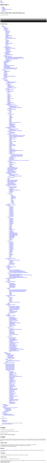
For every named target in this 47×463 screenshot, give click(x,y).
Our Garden (11, 397)
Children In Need (12, 384)
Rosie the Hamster (12, 338)
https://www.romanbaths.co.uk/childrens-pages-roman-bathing (19, 272)
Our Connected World (9, 359)
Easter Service (12, 374)
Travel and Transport (13, 317)
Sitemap (3, 419)
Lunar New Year (12, 189)
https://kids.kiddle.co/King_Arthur (14, 275)
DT (8, 92)
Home (3, 25)
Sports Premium (6, 405)
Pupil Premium (6, 62)
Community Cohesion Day (13, 388)
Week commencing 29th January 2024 (16, 156)
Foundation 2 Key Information (14, 105)
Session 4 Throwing (11, 170)
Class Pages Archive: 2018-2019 (10, 266)
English (11, 118)
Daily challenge (12, 125)
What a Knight (12, 393)
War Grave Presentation (13, 339)
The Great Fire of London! (13, 311)
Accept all (5, 434)
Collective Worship (8, 51)
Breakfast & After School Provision (7, 414)
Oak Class (7, 33)
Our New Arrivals (12, 394)
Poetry (10, 146)
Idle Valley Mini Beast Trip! (14, 318)
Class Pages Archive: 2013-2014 (10, 315)
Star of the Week (12, 385)
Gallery (5, 363)
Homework (7, 46)
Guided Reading (12, 236)
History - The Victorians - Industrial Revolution (16, 136)
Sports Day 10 (12, 213)
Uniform (5, 63)
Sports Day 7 (11, 211)
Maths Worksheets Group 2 (13, 233)
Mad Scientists (12, 283)
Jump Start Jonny (12, 159)
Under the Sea (12, 191)
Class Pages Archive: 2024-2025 (10, 104)
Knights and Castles (12, 286)
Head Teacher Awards (13, 386)
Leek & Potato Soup (12, 343)
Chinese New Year (12, 263)
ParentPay (5, 75)
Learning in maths (12, 152)
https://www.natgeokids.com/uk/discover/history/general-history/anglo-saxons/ (21, 274)
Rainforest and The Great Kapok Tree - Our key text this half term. (19, 160)
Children (3, 7)
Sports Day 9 (11, 248)
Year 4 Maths (11, 254)
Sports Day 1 (11, 206)
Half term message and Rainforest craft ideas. (16, 150)
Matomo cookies (5, 450)
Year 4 (10, 112)
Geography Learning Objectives (14, 342)
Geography (7, 40)
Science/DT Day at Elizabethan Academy (16, 329)
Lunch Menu (6, 73)
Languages (7, 41)
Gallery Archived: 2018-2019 (10, 366)
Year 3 (10, 111)
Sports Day (11, 395)
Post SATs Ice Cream (13, 372)
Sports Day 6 (11, 210)
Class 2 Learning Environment (14, 334)
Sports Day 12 (12, 215)
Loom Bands (11, 371)
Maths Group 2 (13, 197)
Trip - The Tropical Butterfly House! (15, 308)
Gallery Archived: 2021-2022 (10, 364)
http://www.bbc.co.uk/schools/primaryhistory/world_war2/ (18, 290)
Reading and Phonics (9, 35)
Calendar (5, 70)
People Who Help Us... (13, 321)
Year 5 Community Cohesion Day (14, 350)
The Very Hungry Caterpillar (14, 320)
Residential (9, 103)
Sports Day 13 (12, 216)
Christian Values (8, 353)
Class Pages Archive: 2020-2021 (7, 9)
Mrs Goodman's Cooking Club (14, 399)
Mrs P (10, 383)
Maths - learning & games (13, 134)
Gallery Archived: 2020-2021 (10, 365)
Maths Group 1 (13, 196)
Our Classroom (12, 326)
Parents (3, 69)
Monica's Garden (12, 403)
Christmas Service (8, 409)
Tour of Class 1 (12, 312)
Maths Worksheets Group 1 (13, 232)
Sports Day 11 (12, 214)
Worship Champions (11, 355)
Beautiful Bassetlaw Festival (14, 400)
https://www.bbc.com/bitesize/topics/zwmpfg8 (16, 270)
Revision (11, 165)
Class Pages (4, 8)
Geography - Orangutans (13, 137)
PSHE (12, 199)
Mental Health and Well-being (10, 362)
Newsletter (5, 74)
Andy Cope (11, 387)
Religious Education (9, 37)
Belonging (5, 352)
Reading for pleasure (13, 162)
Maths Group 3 (13, 198)
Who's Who (5, 29)
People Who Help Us (13, 284)
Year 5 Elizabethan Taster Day (14, 348)
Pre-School (3, 412)
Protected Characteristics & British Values (14, 360)
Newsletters (9, 84)
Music (7, 44)
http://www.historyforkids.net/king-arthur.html (16, 276)
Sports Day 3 (11, 219)
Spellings (9, 96)
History (7, 42)
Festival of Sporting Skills (13, 389)
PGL (10, 351)
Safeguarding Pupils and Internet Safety (10, 76)
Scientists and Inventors (13, 187)
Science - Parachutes (13, 345)
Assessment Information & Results (9, 65)
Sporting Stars (4, 404)
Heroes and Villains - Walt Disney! (15, 306)
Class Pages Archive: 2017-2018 (10, 278)
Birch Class (7, 32)
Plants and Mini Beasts (13, 319)
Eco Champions (10, 356)
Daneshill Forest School (13, 373)
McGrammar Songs (10, 89)
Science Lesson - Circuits (13, 346)
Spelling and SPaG (12, 149)
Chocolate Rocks (12, 340)
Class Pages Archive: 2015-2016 (10, 295)
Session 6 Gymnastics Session (12, 171)
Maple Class (7, 30)
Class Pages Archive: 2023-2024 (10, 127)
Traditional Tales (12, 323)
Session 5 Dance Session (11, 183)
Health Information (7, 71)
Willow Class (8, 31)
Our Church (7, 50)
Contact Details (6, 28)
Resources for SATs (10, 98)
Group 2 (11, 225)
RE (10, 256)
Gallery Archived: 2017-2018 (10, 367)
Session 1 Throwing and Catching (13, 167)
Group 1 (11, 224)
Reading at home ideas (13, 141)
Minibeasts (11, 341)
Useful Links (6, 411)
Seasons (11, 297)
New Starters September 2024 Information (16, 130)
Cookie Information (5, 420)
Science (7, 39)
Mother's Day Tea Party (13, 375)
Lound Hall (11, 379)
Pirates (10, 300)
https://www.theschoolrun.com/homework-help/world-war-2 (18, 289)
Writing (7, 36)
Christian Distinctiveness (7, 47)
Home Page (2, 2)
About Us (3, 26)
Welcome (5, 27)
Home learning (10, 86)
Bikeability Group (12, 377)
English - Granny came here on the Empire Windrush (17, 135)
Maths (9, 99)
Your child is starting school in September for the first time (14, 57)
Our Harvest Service (9, 410)
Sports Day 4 (11, 220)
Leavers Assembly (12, 391)
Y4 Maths (11, 250)
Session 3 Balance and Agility (12, 169)
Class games (11, 158)
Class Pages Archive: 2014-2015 (10, 304)
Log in (1, 1)
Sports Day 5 (11, 209)
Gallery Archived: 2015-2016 (10, 368)
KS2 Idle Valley (12, 390)
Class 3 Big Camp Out (13, 392)
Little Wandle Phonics (11, 82)
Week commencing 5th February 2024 (16, 154)
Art (6, 45)
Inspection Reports (6, 66)
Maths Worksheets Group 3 (13, 234)
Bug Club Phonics (12, 129)
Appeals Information (9, 60)
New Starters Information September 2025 (16, 107)
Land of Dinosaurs (12, 287)
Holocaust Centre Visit (13, 337)
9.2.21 (10, 257)
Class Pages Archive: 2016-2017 (10, 281)
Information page (12, 166)
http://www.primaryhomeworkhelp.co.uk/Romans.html (17, 271)
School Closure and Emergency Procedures (10, 68)
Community (4, 406)
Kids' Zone (5, 79)
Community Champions (11, 358)
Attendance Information (9, 54)
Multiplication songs (12, 151)
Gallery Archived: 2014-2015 (10, 369)
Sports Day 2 (11, 207)
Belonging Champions (11, 357)
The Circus (11, 188)
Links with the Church (7, 408)
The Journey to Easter (13, 347)
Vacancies (5, 55)
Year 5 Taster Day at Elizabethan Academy (16, 376)
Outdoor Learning (12, 344)
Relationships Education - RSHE (10, 38)
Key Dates (7, 59)
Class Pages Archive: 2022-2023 (10, 172)
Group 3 (11, 226)
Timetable (9, 85)
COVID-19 (5, 77)
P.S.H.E (7, 361)
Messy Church (8, 52)
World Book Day (12, 229)
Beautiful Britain (12, 264)
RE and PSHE (12, 237)
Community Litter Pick (13, 402)
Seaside (11, 301)
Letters (5, 72)
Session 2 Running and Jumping (12, 168)
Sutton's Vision (8, 49)
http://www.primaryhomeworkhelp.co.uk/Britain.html (17, 291)
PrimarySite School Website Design (7, 423)
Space (10, 298)
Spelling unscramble (12, 126)
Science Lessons (12, 330)
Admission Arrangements (7, 56)
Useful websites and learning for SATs (15, 122)
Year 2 (10, 110)
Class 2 (9, 178)
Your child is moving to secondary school (12, 58)
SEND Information (7, 61)
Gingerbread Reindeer (13, 380)
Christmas (11, 192)
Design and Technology (9, 43)
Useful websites (12, 164)
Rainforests (11, 190)
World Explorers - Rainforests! (14, 309)
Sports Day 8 (11, 212)
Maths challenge (12, 124)
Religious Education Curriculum (10, 48)
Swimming (5, 64)
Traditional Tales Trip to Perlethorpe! (15, 322)
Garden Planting (12, 401)
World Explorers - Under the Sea (14, 307)
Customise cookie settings (11, 434)
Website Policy (4, 421)
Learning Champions (11, 354)
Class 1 (9, 176)
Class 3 (3, 10)
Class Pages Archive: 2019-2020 (10, 258)
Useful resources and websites (12, 87)
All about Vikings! (12, 333)
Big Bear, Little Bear (13, 325)
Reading (11, 123)
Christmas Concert (12, 381)
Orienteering (11, 398)
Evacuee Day (11, 328)
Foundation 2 (10, 173)
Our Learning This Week (13, 186)
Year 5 (10, 115)
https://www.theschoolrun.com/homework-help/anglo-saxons (18, 277)
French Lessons (12, 331)
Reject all (2, 434)
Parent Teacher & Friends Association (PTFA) (10, 407)
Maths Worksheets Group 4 (13, 235)
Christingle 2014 (12, 378)
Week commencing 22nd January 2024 (17, 155)
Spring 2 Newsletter (12, 144)
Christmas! (11, 310)
